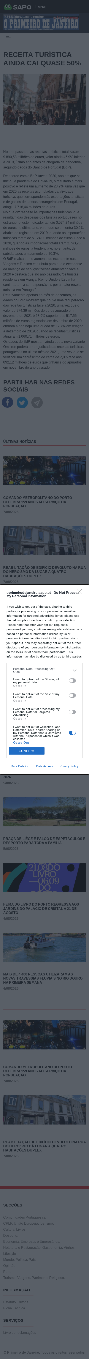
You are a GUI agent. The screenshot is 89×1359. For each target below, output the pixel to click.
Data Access (44, 766)
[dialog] (44, 679)
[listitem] (44, 670)
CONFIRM (27, 751)
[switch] (72, 680)
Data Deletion (20, 766)
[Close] (80, 593)
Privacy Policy (69, 766)
